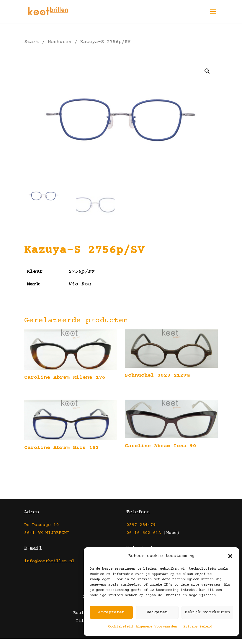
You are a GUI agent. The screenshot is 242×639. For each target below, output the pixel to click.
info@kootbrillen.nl (50, 561)
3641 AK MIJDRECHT (46, 532)
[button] (230, 556)
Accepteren (111, 612)
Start (31, 42)
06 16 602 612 (143, 532)
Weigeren (157, 612)
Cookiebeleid (120, 627)
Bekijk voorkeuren (207, 612)
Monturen (59, 42)
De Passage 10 (41, 524)
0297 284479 (141, 524)
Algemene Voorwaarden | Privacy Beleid (174, 627)
